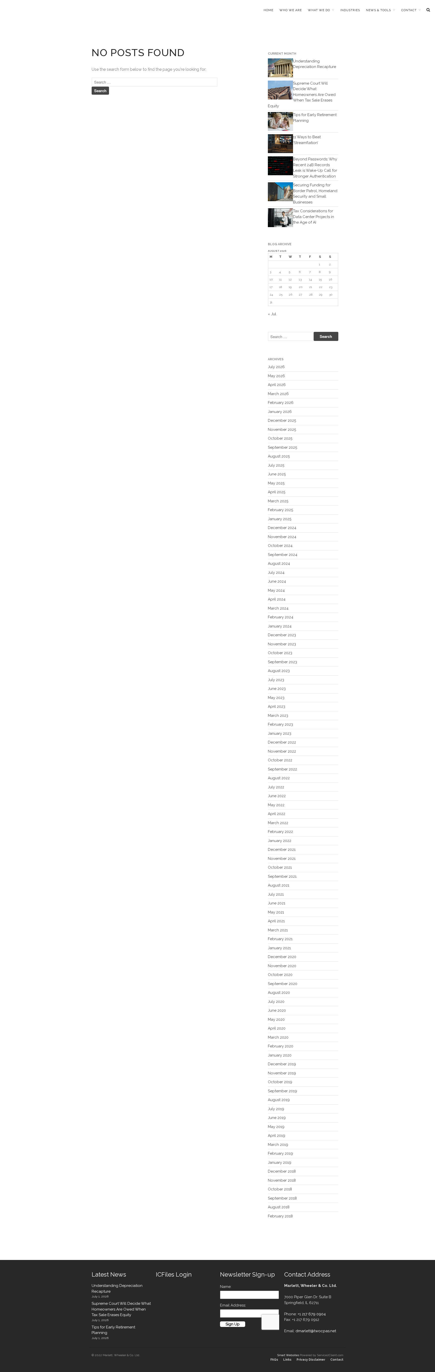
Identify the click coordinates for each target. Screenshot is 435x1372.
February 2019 (280, 1153)
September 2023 (282, 662)
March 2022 (278, 823)
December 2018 (282, 1171)
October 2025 (280, 438)
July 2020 (276, 1001)
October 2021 (280, 867)
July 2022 (276, 787)
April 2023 (276, 706)
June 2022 (277, 796)
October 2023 (280, 653)
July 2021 (276, 894)
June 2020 (277, 1010)
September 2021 (282, 876)
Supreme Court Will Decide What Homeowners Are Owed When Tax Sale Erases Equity (302, 94)
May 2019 (276, 1126)
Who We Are (290, 10)
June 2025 (277, 474)
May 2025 (276, 483)
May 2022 (276, 805)
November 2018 (282, 1180)
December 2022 (282, 742)
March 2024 (278, 608)
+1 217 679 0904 (312, 1314)
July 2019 (276, 1109)
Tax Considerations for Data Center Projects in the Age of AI (313, 217)
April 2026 (277, 384)
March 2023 (278, 715)
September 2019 (282, 1091)
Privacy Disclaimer (311, 1359)
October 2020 (280, 974)
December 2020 (282, 957)
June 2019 (277, 1117)
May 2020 (276, 1019)
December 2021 (282, 849)
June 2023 (277, 688)
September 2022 (282, 769)
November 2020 (282, 966)
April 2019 (276, 1135)
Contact (409, 10)
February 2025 (280, 510)
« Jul (272, 314)
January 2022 (279, 840)
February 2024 (280, 617)
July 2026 (276, 367)
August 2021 (278, 885)
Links (287, 1359)
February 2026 (281, 402)
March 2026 (278, 394)
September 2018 (282, 1198)
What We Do (319, 10)
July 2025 (276, 465)
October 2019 (280, 1082)
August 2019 (279, 1100)
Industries (350, 10)
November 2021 (282, 858)
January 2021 (279, 948)
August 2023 (279, 671)
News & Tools (378, 10)
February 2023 (280, 724)
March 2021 (278, 930)
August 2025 (279, 456)
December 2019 (282, 1064)
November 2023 (282, 644)
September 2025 (282, 447)
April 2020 (276, 1028)
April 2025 (276, 492)
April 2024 (276, 599)
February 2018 (280, 1216)
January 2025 (279, 519)
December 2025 (282, 420)
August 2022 (279, 778)
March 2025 (278, 501)
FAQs (274, 1359)
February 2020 (280, 1046)
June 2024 (277, 581)
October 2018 (280, 1189)
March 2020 (278, 1037)
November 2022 (282, 751)
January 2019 (279, 1162)
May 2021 (276, 912)
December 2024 (282, 527)
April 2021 (276, 921)
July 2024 (276, 572)
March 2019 (278, 1144)
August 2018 (278, 1207)
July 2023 (276, 680)
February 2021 (280, 939)
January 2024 (280, 626)
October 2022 (280, 760)
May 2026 (276, 376)
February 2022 (280, 831)
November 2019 (282, 1073)
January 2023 (279, 733)
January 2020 (280, 1055)
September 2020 (282, 983)
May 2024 (276, 590)
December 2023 (282, 635)
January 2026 (280, 411)
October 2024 (280, 545)
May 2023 (276, 697)
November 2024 (282, 537)
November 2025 (282, 429)
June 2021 (276, 903)
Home (268, 10)
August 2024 (279, 563)
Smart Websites (288, 1355)
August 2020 (279, 992)
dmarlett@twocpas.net (316, 1331)
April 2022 (276, 814)
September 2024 (282, 554)
